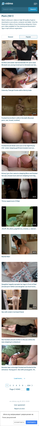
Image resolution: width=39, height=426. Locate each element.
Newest (10, 37)
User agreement (19, 405)
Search (33, 9)
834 (28, 385)
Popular (28, 37)
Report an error (19, 408)
